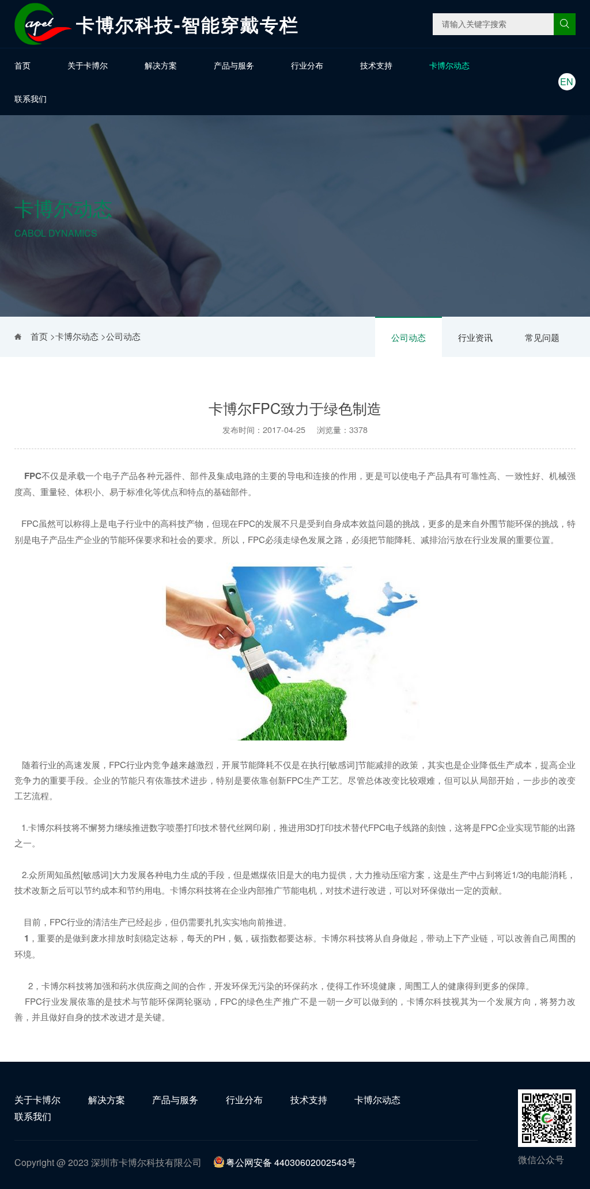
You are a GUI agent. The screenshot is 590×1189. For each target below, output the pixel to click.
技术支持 (376, 65)
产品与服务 (234, 65)
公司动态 (408, 337)
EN (566, 81)
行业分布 (307, 65)
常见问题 (542, 337)
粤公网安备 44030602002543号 (291, 1162)
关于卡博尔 (87, 65)
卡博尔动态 (449, 65)
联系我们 (30, 98)
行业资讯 (475, 337)
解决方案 (161, 65)
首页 (22, 65)
